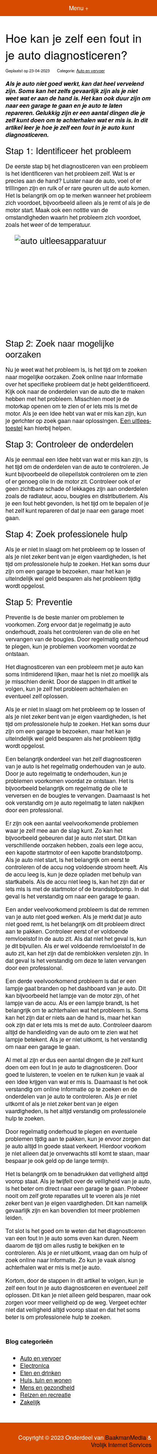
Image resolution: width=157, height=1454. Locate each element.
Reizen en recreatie (45, 1394)
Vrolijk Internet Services (121, 1445)
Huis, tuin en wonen (46, 1380)
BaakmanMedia (125, 1437)
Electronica (34, 1365)
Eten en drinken (40, 1373)
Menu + (78, 8)
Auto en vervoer (90, 70)
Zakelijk (30, 1402)
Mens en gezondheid (47, 1387)
